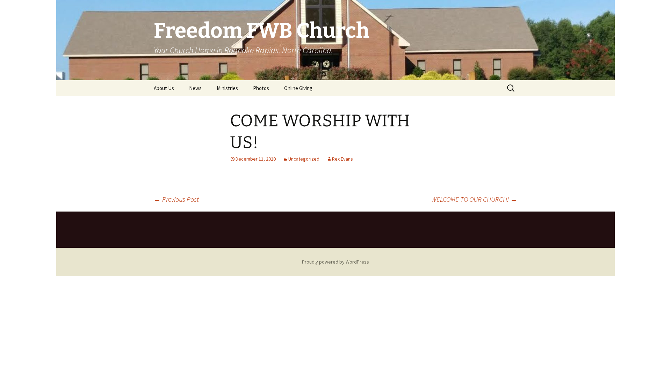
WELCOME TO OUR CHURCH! (474, 199)
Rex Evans (342, 159)
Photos (261, 88)
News (195, 88)
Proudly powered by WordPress (335, 262)
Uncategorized (303, 159)
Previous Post (176, 199)
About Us (164, 88)
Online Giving (298, 88)
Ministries (227, 88)
